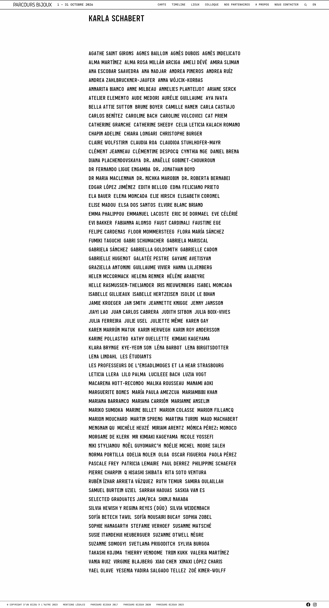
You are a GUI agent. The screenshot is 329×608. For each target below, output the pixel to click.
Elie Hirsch (162, 196)
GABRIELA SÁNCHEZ (108, 249)
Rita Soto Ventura (185, 472)
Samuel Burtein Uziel (112, 490)
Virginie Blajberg (133, 561)
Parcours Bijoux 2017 (104, 604)
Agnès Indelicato (221, 53)
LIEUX (195, 4)
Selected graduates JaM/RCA (122, 499)
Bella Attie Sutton (110, 107)
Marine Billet (141, 410)
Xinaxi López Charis (200, 561)
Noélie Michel (179, 446)
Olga (163, 454)
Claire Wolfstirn (108, 142)
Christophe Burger (181, 133)
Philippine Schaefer (214, 463)
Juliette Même (166, 321)
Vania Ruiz (100, 561)
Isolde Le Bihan (198, 294)
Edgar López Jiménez (112, 187)
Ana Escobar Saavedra (114, 71)
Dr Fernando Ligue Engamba (119, 169)
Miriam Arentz (168, 428)
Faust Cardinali (172, 223)
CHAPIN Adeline (105, 133)
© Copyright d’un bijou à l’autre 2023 (32, 604)
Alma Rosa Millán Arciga (152, 62)
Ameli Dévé (195, 62)
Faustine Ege (206, 223)
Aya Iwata (216, 98)
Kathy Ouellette (150, 339)
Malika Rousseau (165, 383)
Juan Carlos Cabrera (135, 312)
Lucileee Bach (164, 374)
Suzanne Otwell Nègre (178, 535)
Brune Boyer (149, 107)
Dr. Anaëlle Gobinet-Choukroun (179, 160)
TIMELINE (178, 4)
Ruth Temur (169, 481)
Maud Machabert (219, 419)
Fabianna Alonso (133, 223)
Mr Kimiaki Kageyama (155, 437)
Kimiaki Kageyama (191, 339)
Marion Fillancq (215, 410)
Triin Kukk (176, 553)
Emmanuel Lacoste (148, 214)
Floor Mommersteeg (151, 232)
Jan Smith (135, 303)
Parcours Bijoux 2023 (170, 604)
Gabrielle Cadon (198, 249)
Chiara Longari (140, 133)
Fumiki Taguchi (105, 240)
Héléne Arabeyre (186, 276)
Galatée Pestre (151, 258)
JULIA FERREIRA (105, 321)
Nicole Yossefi (196, 437)
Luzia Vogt (194, 374)
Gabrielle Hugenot (110, 258)
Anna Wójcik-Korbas (180, 80)
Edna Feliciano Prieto (194, 187)
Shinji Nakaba (173, 499)
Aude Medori (145, 98)
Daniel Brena (224, 151)
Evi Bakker (100, 223)
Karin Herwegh (154, 330)
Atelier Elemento (109, 98)
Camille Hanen (182, 107)
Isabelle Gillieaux (109, 294)
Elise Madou (102, 205)
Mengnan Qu (101, 428)
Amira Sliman (224, 62)
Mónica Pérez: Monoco (212, 428)
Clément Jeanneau (109, 151)
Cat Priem (216, 116)
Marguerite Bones (109, 392)
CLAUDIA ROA (143, 142)
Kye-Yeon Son (136, 347)
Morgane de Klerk (109, 437)
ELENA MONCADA (130, 196)
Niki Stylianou (104, 446)
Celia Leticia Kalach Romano (208, 125)
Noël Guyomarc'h (142, 446)
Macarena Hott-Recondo (116, 383)
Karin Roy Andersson (196, 330)
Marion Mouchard (108, 419)
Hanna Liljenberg (192, 267)
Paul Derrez (176, 463)
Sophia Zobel (197, 517)
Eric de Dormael (190, 214)
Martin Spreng (146, 419)
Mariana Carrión (150, 401)
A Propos (262, 4)
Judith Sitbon (176, 312)
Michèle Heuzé (133, 428)
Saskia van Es (190, 490)
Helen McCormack (109, 276)
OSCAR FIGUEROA (189, 454)
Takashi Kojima (105, 553)
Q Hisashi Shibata (143, 472)
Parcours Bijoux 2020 (137, 604)
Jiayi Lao (98, 312)
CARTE (162, 4)
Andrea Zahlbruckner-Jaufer (122, 80)
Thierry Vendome (144, 553)
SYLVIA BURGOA (193, 544)
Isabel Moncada (214, 285)
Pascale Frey (104, 463)
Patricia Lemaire (140, 463)
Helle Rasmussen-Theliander (121, 285)
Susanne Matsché (192, 526)
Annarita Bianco (106, 89)
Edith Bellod (152, 187)
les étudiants (135, 356)
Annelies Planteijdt (181, 89)
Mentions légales (74, 604)
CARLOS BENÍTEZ (106, 116)
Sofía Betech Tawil (110, 517)
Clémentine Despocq (155, 151)
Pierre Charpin (105, 472)
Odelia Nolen (141, 454)
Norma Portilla (106, 454)
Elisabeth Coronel (199, 196)
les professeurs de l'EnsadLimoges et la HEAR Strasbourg (156, 365)
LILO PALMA (133, 374)
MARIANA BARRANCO (109, 401)
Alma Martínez (105, 62)
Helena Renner (147, 276)
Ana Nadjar (154, 71)
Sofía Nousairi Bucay (157, 517)
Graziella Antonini (109, 267)
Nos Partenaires (237, 4)
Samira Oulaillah (204, 481)
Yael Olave (101, 570)
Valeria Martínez (209, 553)
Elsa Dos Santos (137, 205)
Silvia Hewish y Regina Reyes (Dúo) (128, 508)
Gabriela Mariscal (187, 240)
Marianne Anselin (190, 401)
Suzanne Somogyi (107, 544)
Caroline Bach (141, 116)
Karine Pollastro (108, 339)
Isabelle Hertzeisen (155, 294)
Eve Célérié (225, 214)
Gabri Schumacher (144, 240)
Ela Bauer (100, 196)
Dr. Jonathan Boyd (174, 169)
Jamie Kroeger (105, 303)
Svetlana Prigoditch (152, 544)
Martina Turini (182, 419)
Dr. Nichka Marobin (158, 178)
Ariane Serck (221, 89)
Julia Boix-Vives (212, 312)
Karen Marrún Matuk (112, 330)
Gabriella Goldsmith (154, 249)
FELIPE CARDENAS (107, 232)
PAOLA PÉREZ (223, 454)
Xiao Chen (165, 561)
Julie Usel (135, 321)
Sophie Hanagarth (108, 526)
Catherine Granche (110, 125)
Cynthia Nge (194, 151)
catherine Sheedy (153, 125)
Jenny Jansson (207, 303)
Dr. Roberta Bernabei (206, 178)
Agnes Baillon (152, 53)
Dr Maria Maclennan (111, 178)
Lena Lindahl (103, 356)
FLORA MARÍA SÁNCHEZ (200, 232)
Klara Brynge (104, 347)
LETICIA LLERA (104, 374)
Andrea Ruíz (219, 71)
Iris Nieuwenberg (175, 285)
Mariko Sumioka (106, 410)
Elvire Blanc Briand (180, 205)
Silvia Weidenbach (190, 508)
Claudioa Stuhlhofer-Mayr (190, 142)
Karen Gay (197, 321)
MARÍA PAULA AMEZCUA (155, 392)
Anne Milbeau (141, 89)
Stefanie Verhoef (150, 526)
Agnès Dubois (184, 53)
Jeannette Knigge (168, 303)
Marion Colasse (176, 410)
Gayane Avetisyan (191, 258)
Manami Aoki (200, 383)
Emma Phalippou (106, 214)
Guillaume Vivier (151, 267)
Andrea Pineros (186, 71)
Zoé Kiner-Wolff (207, 570)
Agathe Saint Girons (111, 53)
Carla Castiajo (217, 107)
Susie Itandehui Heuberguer (119, 535)
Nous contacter (286, 4)
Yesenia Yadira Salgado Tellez (151, 570)
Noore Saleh (211, 446)
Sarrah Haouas (155, 490)
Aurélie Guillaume (182, 98)
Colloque (212, 4)
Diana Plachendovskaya (115, 160)
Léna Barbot (168, 347)
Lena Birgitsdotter (207, 347)
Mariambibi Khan (199, 392)
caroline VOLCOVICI (181, 116)
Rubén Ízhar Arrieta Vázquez (121, 481)
